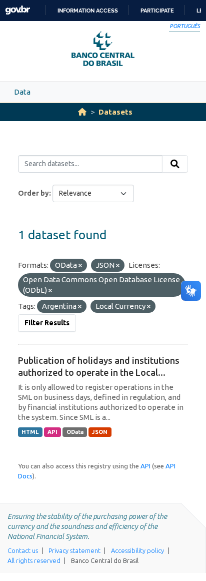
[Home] (82, 112)
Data (22, 92)
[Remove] (80, 266)
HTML (30, 432)
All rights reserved (34, 560)
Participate (157, 10)
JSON (100, 432)
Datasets (115, 112)
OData (75, 432)
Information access (88, 10)
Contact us (23, 550)
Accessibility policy (137, 550)
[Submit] (175, 164)
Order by (33, 193)
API (53, 432)
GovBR (17, 10)
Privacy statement (74, 550)
